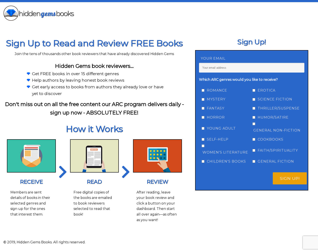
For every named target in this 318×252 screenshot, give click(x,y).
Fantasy (215, 108)
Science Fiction (275, 99)
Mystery (216, 99)
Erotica (266, 90)
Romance (217, 90)
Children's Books (226, 161)
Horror (216, 117)
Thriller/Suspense (279, 108)
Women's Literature (225, 152)
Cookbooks (270, 139)
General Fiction (276, 161)
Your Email (213, 58)
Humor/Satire (273, 117)
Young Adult (221, 128)
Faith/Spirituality (278, 150)
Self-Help (217, 139)
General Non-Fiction (276, 130)
